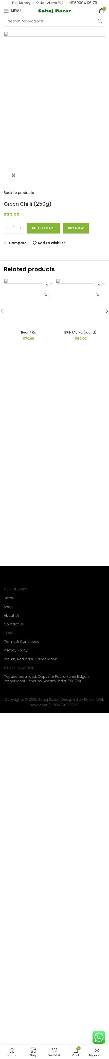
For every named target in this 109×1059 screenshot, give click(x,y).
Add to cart (43, 228)
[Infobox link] (83, 3)
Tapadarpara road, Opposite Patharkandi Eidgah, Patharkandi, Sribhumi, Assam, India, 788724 (46, 679)
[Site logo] (54, 10)
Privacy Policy (16, 650)
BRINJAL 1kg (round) (80, 332)
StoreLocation (19, 667)
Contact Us (14, 624)
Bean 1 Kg (28, 332)
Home (9, 597)
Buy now (76, 228)
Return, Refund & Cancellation (30, 659)
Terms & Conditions (21, 641)
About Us (12, 615)
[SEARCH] (100, 21)
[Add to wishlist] (46, 285)
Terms (10, 632)
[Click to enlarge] (13, 175)
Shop (8, 606)
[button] (46, 294)
